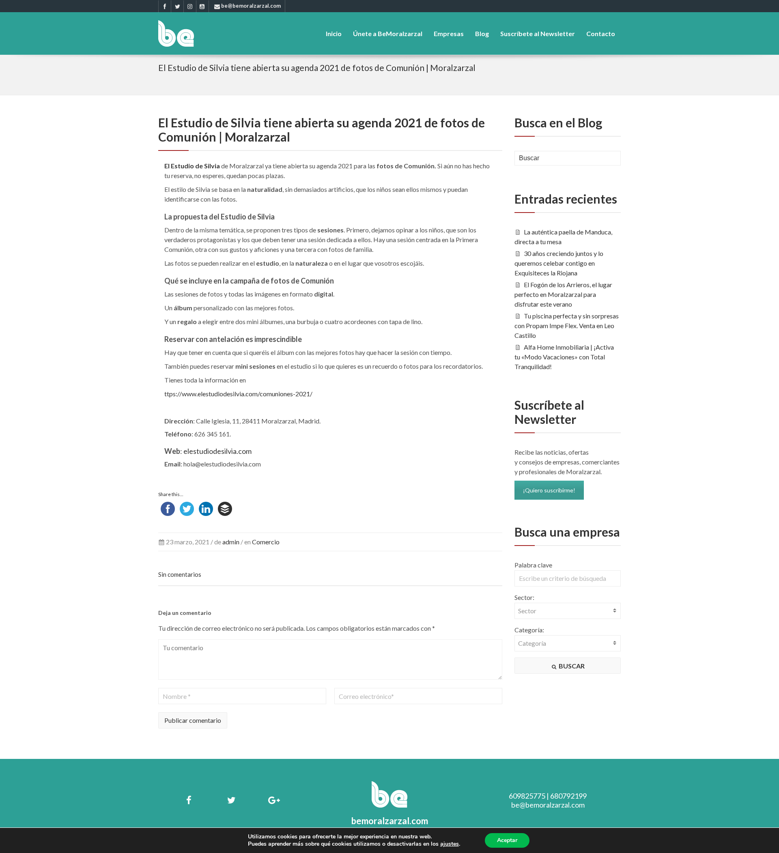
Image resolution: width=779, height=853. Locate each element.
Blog (482, 33)
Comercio (266, 542)
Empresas (449, 33)
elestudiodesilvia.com (217, 451)
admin (230, 542)
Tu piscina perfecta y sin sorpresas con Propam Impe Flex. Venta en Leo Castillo (566, 325)
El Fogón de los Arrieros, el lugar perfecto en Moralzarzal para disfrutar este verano (563, 294)
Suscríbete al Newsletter (537, 33)
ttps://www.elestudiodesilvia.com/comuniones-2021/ (238, 393)
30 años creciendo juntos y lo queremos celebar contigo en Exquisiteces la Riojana (559, 263)
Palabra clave (533, 565)
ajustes (449, 844)
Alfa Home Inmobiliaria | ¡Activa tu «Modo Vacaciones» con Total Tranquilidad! (564, 356)
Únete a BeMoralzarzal (387, 33)
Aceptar (507, 840)
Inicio (334, 33)
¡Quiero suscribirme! (549, 490)
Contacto (600, 33)
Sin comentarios (179, 574)
